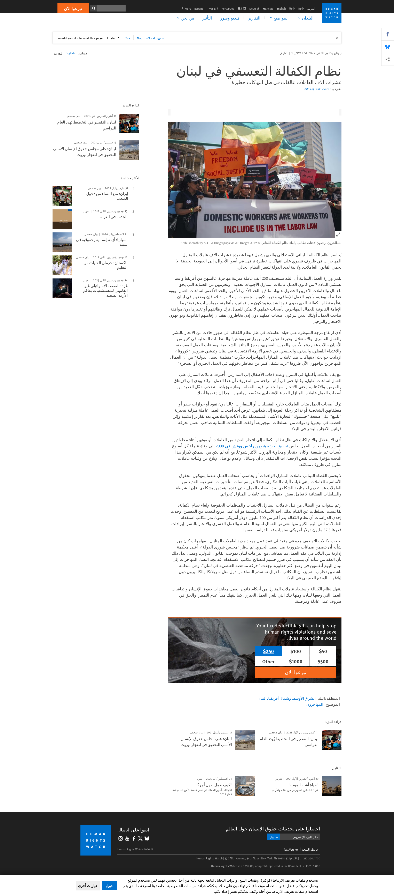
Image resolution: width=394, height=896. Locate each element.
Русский (213, 8)
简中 (301, 8)
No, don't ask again (150, 38)
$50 (323, 651)
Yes (127, 38)
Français (268, 8)
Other (268, 661)
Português (227, 8)
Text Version (291, 849)
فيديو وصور (230, 18)
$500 (323, 661)
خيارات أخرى (88, 885)
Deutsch (254, 8)
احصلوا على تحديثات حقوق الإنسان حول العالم (273, 828)
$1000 (295, 661)
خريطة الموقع (310, 849)
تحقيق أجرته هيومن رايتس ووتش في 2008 (252, 445)
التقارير (254, 18)
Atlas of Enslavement (317, 89)
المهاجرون (314, 704)
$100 (295, 651)
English (281, 8)
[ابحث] (93, 8)
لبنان (261, 698)
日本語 (241, 8)
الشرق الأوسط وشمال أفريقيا (292, 698)
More (185, 8)
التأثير (207, 18)
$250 (268, 651)
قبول (109, 885)
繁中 (292, 8)
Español (199, 8)
